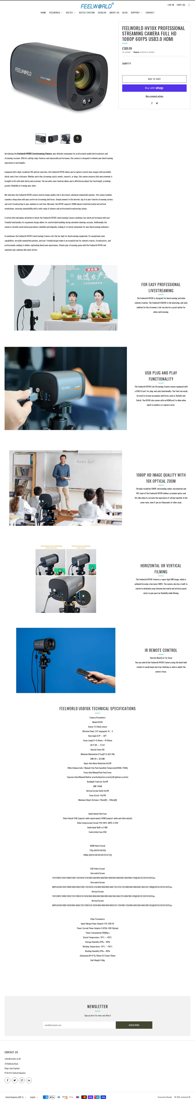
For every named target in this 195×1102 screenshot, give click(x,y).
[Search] (189, 5)
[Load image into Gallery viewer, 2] (53, 139)
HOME (43, 12)
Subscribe (134, 1025)
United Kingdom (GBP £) (14, 1097)
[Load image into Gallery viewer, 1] (41, 139)
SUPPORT (135, 12)
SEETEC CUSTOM (87, 12)
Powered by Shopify (165, 1097)
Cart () (181, 4)
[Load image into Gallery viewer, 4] (78, 139)
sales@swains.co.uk (13, 1058)
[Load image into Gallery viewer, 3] (65, 139)
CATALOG (102, 12)
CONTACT (150, 12)
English (32, 1097)
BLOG (125, 12)
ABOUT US (114, 12)
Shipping (136, 52)
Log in (171, 4)
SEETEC (69, 12)
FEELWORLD (54, 12)
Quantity (126, 63)
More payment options (154, 96)
